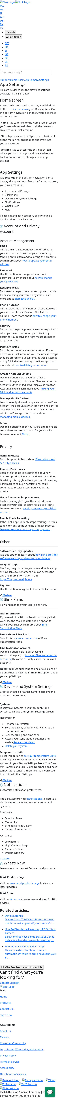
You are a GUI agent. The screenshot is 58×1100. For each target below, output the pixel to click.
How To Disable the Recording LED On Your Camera (30, 935)
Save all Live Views (24, 742)
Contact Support (9, 982)
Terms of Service (9, 1061)
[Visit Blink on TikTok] (8, 1084)
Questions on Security (13, 1074)
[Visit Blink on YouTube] (28, 1084)
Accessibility (7, 1068)
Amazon (15, 899)
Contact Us (6, 1009)
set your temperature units (40, 756)
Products (5, 1002)
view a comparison (27, 638)
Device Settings (29, 919)
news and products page (24, 883)
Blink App (23, 80)
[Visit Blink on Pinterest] (9, 1088)
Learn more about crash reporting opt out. (25, 529)
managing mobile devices (15, 417)
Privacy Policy (8, 1055)
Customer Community (13, 1043)
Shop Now (6, 1015)
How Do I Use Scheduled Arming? (30, 952)
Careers (4, 1037)
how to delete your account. (31, 365)
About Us (5, 1031)
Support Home (8, 80)
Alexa (25, 434)
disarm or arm (20, 109)
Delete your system (16, 746)
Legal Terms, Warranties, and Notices (21, 1049)
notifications (34, 798)
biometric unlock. (25, 298)
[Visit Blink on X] (50, 1080)
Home (3, 996)
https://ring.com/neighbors (16, 579)
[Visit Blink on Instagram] (32, 1080)
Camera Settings (39, 80)
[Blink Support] (15, 2)
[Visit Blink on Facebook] (10, 1080)
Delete (8, 595)
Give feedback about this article (23, 967)
